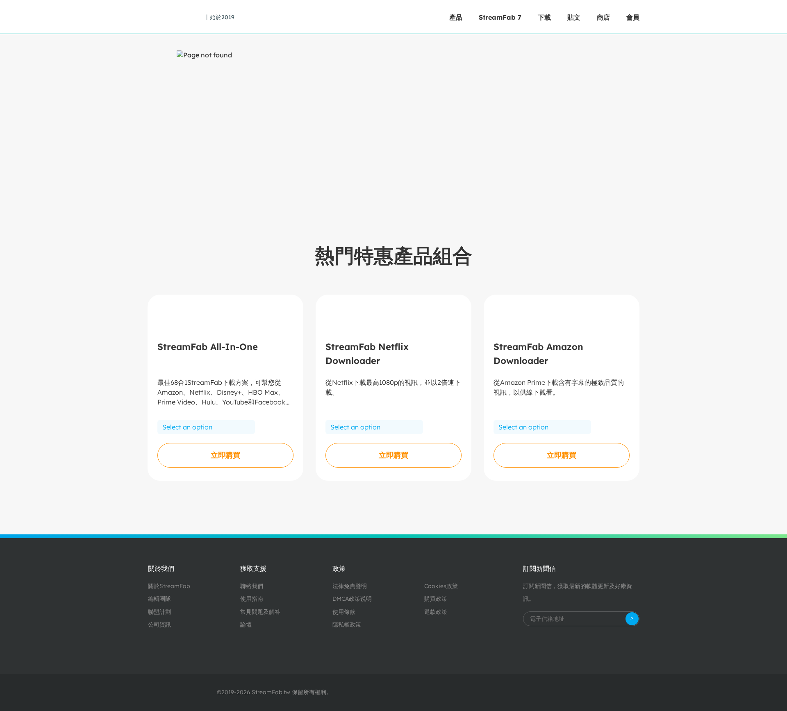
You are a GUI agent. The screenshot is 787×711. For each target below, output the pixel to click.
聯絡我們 (251, 586)
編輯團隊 (159, 598)
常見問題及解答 (260, 612)
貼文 (573, 17)
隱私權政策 (346, 624)
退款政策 (435, 612)
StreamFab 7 (500, 17)
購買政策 (435, 598)
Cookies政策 (441, 586)
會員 (632, 17)
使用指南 (251, 598)
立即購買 (225, 455)
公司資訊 (159, 624)
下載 (544, 17)
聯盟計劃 (159, 612)
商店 (603, 17)
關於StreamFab (169, 586)
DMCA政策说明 (352, 598)
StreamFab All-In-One (207, 346)
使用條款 (343, 612)
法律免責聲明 (349, 586)
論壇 (246, 624)
